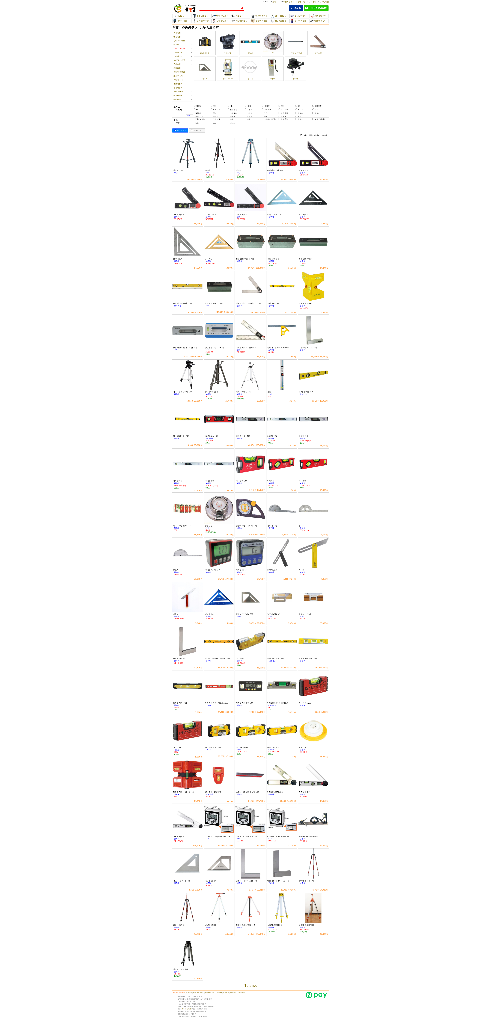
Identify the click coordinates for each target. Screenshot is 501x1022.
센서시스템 (178, 95)
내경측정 (177, 37)
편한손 (283, 117)
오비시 (317, 113)
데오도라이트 (227, 79)
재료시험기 (178, 84)
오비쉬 (300, 113)
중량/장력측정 (179, 72)
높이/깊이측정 (179, 60)
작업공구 (180, 16)
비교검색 (296, 8)
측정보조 (177, 99)
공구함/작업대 (300, 16)
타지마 (249, 117)
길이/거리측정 (179, 41)
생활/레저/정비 (320, 21)
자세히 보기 (198, 130)
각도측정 (318, 53)
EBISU (198, 106)
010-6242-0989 (187, 1009)
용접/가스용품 (261, 21)
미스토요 (284, 110)
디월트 (249, 110)
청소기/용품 (182, 21)
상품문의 (233, 993)
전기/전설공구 (281, 16)
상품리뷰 (301, 2)
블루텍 (198, 113)
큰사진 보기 (181, 130)
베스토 (300, 110)
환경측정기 (178, 88)
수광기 (273, 79)
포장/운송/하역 (320, 16)
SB (299, 106)
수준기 (273, 53)
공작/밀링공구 (222, 21)
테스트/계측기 (261, 16)
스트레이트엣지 (295, 53)
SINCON (318, 106)
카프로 (215, 117)
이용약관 (189, 993)
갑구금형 (233, 110)
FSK (214, 106)
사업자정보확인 (198, 993)
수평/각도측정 (209, 27)
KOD (249, 106)
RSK (282, 106)
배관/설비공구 (241, 21)
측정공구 (239, 16)
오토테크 (199, 117)
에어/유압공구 (222, 16)
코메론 (232, 117)
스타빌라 (233, 113)
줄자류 (176, 45)
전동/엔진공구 (202, 16)
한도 (299, 117)
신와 (265, 113)
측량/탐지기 (178, 80)
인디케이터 (178, 56)
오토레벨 (227, 53)
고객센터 (312, 2)
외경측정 (177, 33)
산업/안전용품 (281, 21)
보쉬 (316, 110)
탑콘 (265, 117)
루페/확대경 (178, 92)
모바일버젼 (324, 2)
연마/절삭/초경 (202, 21)
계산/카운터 (178, 76)
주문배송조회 (288, 2)
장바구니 (276, 2)
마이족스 (267, 110)
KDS (232, 106)
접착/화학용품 (300, 21)
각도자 (205, 79)
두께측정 (177, 64)
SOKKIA (216, 110)
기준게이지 (178, 52)
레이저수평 (204, 53)
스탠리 (249, 113)
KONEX (267, 106)
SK (197, 110)
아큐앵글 (284, 113)
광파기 (250, 79)
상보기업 (216, 113)
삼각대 (295, 79)
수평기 (250, 53)
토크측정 (177, 68)
